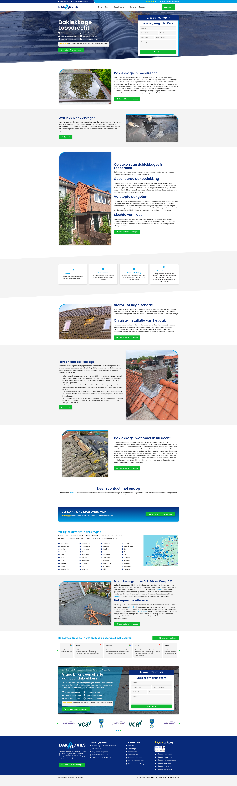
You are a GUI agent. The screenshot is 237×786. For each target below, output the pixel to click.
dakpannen (159, 589)
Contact (142, 7)
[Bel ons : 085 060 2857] (147, 18)
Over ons (108, 7)
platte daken (142, 611)
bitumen (117, 596)
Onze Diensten (119, 7)
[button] (57, 650)
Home (100, 7)
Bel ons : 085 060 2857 (160, 18)
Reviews (133, 7)
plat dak (131, 607)
